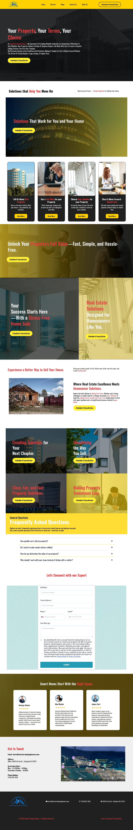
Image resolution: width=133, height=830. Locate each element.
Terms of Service (74, 656)
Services (53, 4)
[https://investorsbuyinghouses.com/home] (13, 4)
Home (43, 4)
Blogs (62, 4)
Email (70, 611)
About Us (85, 4)
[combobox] (42, 617)
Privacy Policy (61, 656)
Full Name (43, 587)
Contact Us (73, 4)
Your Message (45, 623)
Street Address (46, 600)
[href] (93, 763)
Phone (43, 611)
